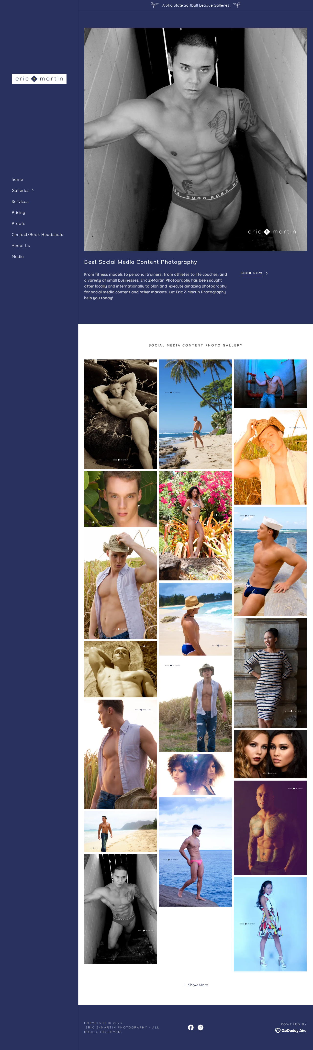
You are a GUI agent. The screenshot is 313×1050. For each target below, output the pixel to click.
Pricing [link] (18, 212)
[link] (39, 78)
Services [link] (20, 201)
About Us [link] (21, 245)
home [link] (17, 179)
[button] (45, 190)
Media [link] (18, 256)
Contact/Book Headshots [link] (37, 234)
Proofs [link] (18, 223)
